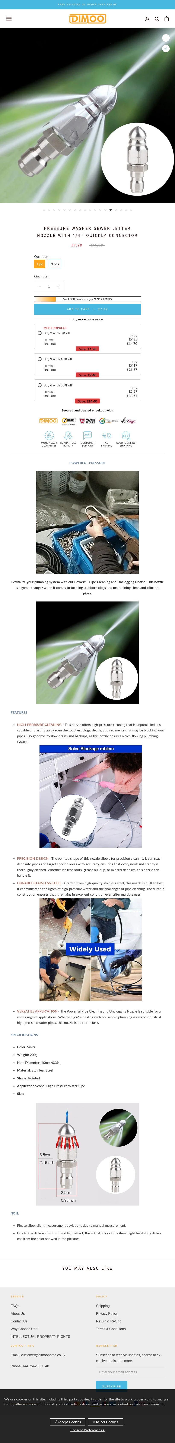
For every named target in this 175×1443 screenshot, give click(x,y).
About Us (18, 1313)
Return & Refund (108, 1321)
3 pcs (55, 264)
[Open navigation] (9, 19)
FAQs (15, 1306)
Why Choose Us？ (25, 1329)
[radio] (87, 338)
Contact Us (19, 1321)
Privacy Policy (107, 1313)
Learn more (150, 1404)
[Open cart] (167, 18)
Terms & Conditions (111, 1329)
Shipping (103, 1306)
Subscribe (111, 1386)
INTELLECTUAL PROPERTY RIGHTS (40, 1336)
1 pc (39, 264)
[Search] (157, 18)
